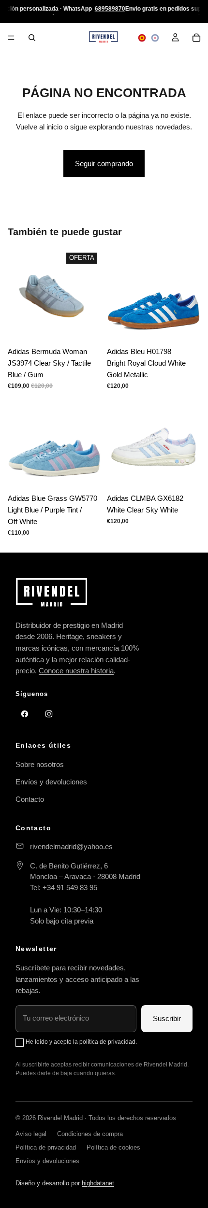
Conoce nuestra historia (76, 671)
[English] (155, 38)
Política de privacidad (45, 1147)
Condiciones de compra (90, 1133)
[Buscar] (32, 37)
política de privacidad (107, 1041)
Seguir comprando (104, 163)
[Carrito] (196, 37)
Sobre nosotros (39, 764)
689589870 (110, 9)
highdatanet (98, 1183)
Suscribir (167, 1018)
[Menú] (11, 38)
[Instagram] (49, 714)
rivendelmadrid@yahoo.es (71, 846)
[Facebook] (24, 714)
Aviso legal (30, 1133)
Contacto (29, 799)
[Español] (142, 38)
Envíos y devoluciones (51, 782)
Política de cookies (113, 1147)
